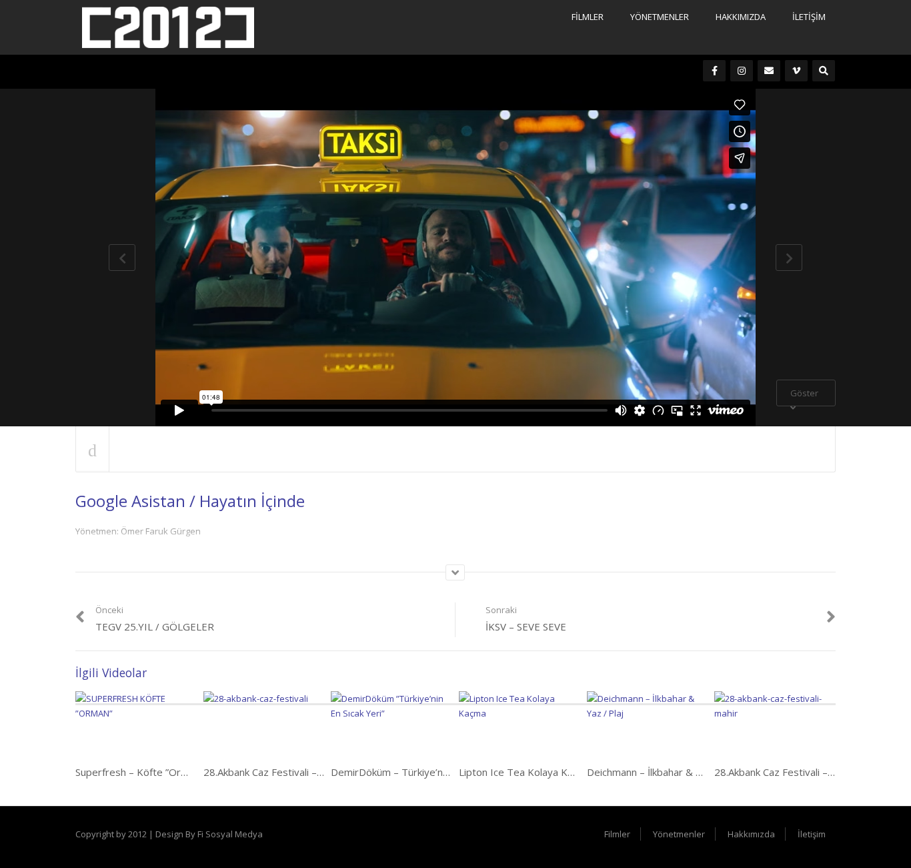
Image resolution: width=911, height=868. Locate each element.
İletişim (809, 17)
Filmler (588, 17)
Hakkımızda (741, 17)
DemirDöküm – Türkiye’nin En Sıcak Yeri (420, 772)
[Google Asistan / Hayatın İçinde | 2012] (168, 26)
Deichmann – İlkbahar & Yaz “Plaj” (662, 772)
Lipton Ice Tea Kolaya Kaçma (525, 772)
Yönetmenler (659, 17)
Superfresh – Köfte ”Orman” (139, 772)
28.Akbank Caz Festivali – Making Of (284, 772)
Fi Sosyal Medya (230, 834)
